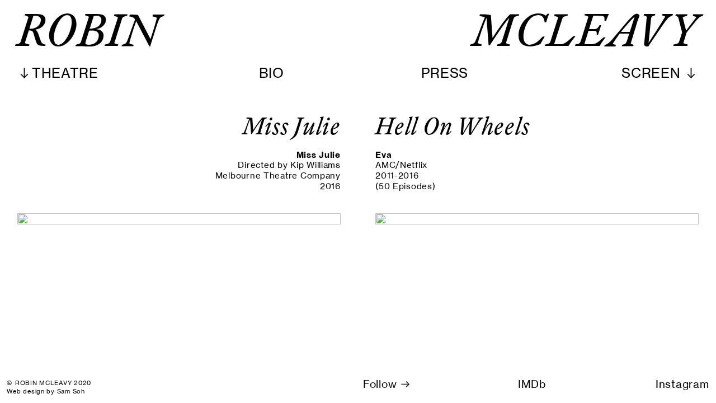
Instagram (682, 384)
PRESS (445, 73)
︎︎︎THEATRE (57, 73)
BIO (271, 73)
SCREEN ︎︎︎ (660, 73)
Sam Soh (71, 391)
